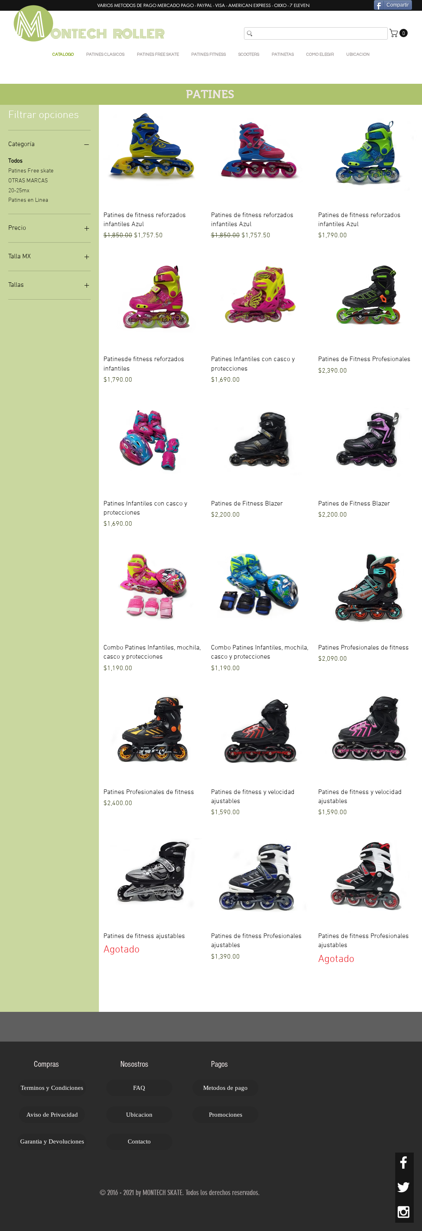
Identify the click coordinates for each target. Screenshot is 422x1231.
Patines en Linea (28, 200)
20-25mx (18, 190)
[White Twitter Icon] (403, 1187)
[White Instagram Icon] (403, 1212)
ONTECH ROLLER (108, 34)
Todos (15, 161)
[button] (399, 33)
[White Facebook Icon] (403, 1162)
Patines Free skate (31, 171)
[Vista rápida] (153, 154)
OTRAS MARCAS (28, 180)
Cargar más (260, 991)
